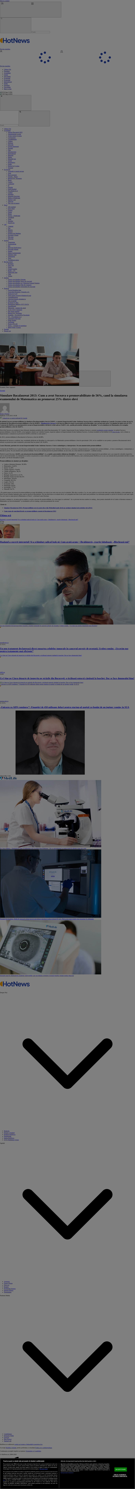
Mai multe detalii (43, 1468)
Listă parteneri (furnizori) (67, 1472)
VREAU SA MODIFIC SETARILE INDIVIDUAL (120, 1475)
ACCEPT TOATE (121, 1469)
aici (4, 1480)
